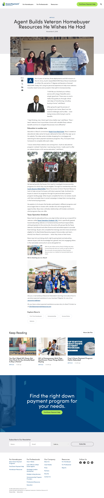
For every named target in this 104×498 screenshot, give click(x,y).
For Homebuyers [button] (28, 4)
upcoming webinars (33, 300)
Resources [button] (54, 4)
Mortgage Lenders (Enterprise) (32, 470)
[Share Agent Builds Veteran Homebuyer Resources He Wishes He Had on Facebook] (22, 81)
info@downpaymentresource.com (40, 306)
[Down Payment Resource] (11, 4)
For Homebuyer (66, 462)
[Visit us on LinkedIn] (92, 462)
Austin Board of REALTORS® (36, 189)
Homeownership (52, 316)
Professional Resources (33, 482)
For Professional (66, 464)
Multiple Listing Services (34, 474)
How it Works (30, 462)
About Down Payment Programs (15, 462)
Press (45, 468)
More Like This (88, 332)
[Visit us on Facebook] (80, 462)
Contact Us (47, 477)
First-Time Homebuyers (36, 316)
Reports (64, 468)
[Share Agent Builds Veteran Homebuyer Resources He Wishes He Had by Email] (22, 90)
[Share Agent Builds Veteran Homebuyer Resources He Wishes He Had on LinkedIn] (22, 87)
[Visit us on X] (84, 462)
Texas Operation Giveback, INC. (48, 220)
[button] (101, 4)
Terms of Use (20, 492)
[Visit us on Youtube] (88, 462)
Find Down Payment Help (87, 4)
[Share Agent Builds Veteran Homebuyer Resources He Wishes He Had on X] (22, 84)
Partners (46, 471)
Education (29, 485)
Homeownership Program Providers (34, 478)
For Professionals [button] (42, 4)
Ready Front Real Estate (56, 131)
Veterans (32, 321)
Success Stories (66, 316)
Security (46, 474)
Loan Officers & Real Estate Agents (33, 465)
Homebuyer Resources (15, 469)
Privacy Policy (12, 492)
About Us (46, 462)
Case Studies (48, 464)
